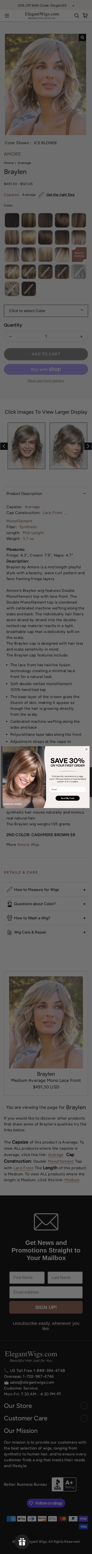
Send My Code (67, 798)
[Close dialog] (86, 749)
